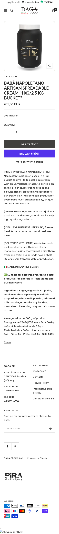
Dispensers (39, 370)
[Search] (11, 10)
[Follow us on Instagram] (15, 446)
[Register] (50, 428)
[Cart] (53, 10)
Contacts (38, 376)
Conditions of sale (43, 398)
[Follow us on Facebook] (7, 446)
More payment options (29, 161)
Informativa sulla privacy (42, 390)
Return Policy (41, 382)
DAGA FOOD (10, 76)
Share (7, 342)
